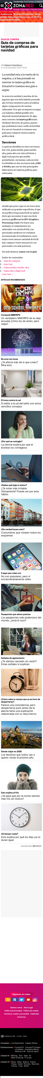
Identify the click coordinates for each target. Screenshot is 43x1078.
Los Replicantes (17, 1043)
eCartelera (19, 1049)
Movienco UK (20, 1051)
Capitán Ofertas (31, 1043)
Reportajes (25, 10)
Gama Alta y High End (14, 271)
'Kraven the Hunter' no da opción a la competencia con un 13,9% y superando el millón (20, 17)
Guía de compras (12, 261)
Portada (16, 10)
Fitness (14, 1066)
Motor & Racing (17, 1058)
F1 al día (28, 1058)
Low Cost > (7, 274)
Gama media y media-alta (16, 267)
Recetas (27, 1064)
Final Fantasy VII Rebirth (33, 2)
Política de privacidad (13, 1011)
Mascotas (35, 1064)
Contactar (21, 1017)
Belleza (26, 1062)
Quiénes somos (16, 1008)
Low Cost (8, 264)
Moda (19, 1062)
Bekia (13, 1062)
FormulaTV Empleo (33, 1047)
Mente (26, 1066)
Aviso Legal (28, 1008)
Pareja (14, 1064)
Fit (30, 1056)
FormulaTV (19, 1047)
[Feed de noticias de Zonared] (8, 1000)
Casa (20, 1066)
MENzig (14, 1056)
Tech (20, 1056)
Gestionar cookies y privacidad (16, 1014)
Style (26, 1056)
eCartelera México (32, 1049)
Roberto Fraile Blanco (13, 65)
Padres (33, 1062)
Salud (20, 1064)
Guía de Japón (32, 1051)
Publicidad (34, 1014)
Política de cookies (31, 1011)
